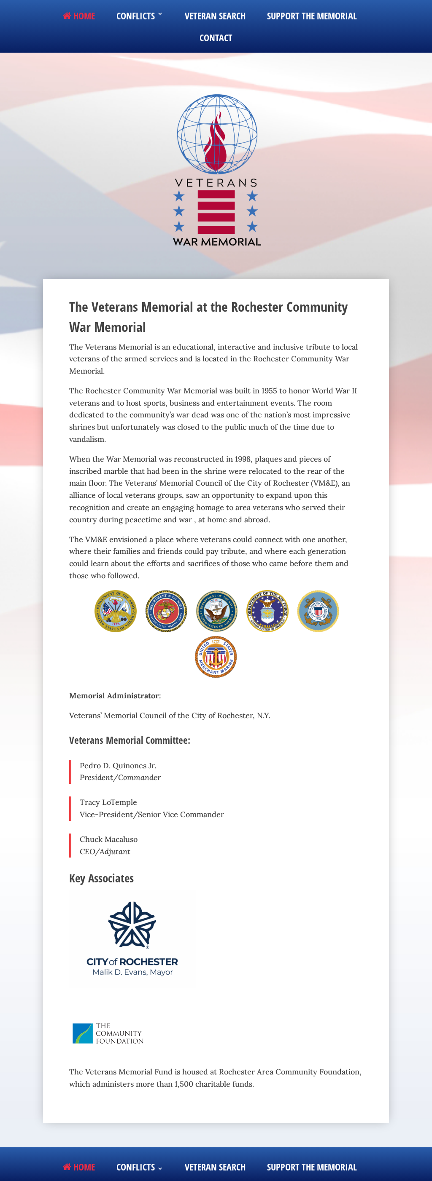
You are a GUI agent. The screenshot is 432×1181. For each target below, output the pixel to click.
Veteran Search (215, 16)
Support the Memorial (312, 16)
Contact (216, 39)
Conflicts (135, 16)
